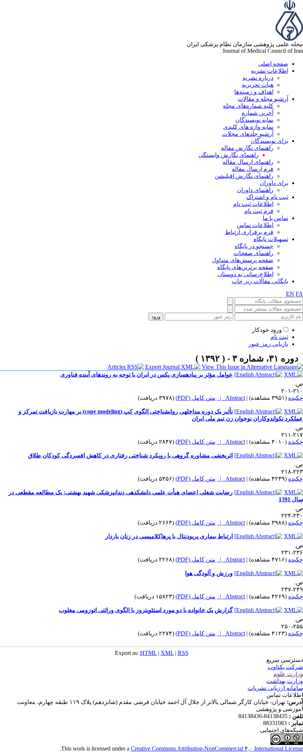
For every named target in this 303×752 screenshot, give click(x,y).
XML (167, 653)
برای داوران (274, 183)
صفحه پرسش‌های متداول (242, 260)
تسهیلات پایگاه (270, 239)
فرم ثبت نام (258, 211)
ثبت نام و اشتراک (267, 197)
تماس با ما (275, 218)
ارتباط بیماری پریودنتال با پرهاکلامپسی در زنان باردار (169, 536)
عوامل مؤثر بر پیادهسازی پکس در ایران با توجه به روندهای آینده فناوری (146, 374)
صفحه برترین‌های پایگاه (245, 267)
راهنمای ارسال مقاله (247, 162)
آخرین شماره (257, 113)
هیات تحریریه (257, 85)
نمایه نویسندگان (254, 120)
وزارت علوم (288, 674)
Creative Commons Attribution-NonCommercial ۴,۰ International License (217, 748)
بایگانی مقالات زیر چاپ (260, 281)
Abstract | (231, 398)
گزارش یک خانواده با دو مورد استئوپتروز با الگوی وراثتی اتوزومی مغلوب (146, 610)
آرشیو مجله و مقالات (263, 99)
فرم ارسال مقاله (252, 169)
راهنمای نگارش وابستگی (228, 155)
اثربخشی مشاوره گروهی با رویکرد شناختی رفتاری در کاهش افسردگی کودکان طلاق (130, 455)
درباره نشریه (257, 78)
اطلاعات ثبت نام (253, 204)
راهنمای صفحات (253, 253)
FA (299, 294)
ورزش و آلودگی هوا (209, 573)
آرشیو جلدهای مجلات (247, 134)
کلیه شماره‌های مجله (248, 106)
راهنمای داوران (255, 190)
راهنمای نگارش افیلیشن (244, 176)
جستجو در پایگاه (254, 246)
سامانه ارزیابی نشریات (275, 688)
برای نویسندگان (269, 141)
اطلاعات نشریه (269, 71)
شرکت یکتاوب (285, 667)
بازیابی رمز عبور (268, 344)
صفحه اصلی (273, 64)
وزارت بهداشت (284, 681)
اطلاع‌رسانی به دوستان (245, 274)
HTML (148, 653)
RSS (183, 653)
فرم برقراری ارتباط (249, 232)
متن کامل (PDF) (195, 398)
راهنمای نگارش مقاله (247, 148)
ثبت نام (279, 337)
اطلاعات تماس (255, 225)
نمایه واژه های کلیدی (248, 127)
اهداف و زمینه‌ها (253, 92)
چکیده (295, 398)
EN (290, 294)
